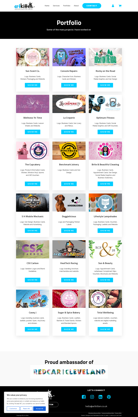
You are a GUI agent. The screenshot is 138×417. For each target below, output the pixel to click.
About (76, 6)
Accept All (39, 408)
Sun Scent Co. (33, 70)
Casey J (32, 312)
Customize (13, 408)
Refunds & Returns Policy (94, 413)
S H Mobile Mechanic (33, 216)
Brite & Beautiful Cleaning (105, 164)
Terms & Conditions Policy (108, 413)
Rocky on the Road (105, 70)
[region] (26, 402)
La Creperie (69, 117)
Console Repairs (69, 70)
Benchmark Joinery (69, 164)
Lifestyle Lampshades (105, 216)
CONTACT (91, 6)
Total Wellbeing (105, 312)
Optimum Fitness (105, 117)
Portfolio (66, 6)
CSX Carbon (33, 263)
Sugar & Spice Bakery (69, 312)
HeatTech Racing (69, 263)
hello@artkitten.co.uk (96, 406)
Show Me (33, 85)
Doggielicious (69, 216)
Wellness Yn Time (32, 117)
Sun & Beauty (105, 263)
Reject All (26, 408)
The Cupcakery (32, 164)
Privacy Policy (118, 413)
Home (47, 6)
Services (56, 6)
